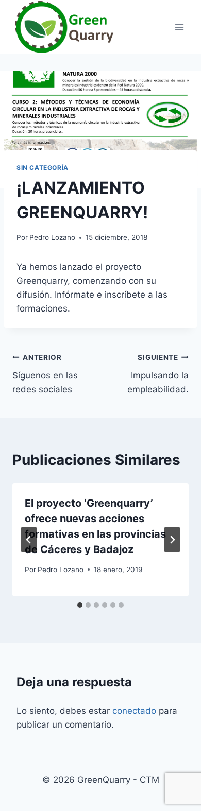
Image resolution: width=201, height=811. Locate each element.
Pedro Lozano (52, 237)
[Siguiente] (172, 539)
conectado (134, 710)
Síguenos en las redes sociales (45, 373)
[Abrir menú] (179, 27)
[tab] (79, 605)
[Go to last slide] (29, 539)
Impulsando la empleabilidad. (158, 373)
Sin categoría (42, 167)
